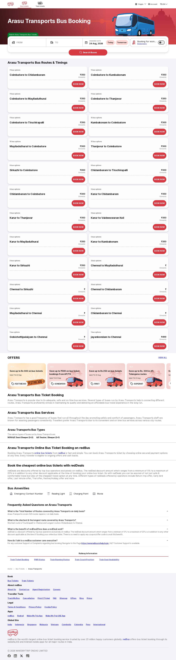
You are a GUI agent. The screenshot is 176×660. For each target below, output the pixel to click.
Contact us (24, 589)
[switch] (161, 42)
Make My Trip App (35, 616)
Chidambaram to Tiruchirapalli (109, 170)
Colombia (78, 624)
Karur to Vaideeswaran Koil (107, 217)
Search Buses (90, 52)
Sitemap (63, 598)
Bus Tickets (13, 581)
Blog (81, 598)
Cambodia (66, 624)
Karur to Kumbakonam (104, 241)
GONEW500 (60, 384)
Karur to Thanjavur (21, 217)
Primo (89, 598)
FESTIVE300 (20, 384)
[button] (28, 42)
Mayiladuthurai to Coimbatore (28, 146)
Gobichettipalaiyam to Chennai (28, 337)
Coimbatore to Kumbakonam (108, 74)
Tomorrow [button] (122, 42)
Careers (57, 589)
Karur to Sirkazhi (20, 265)
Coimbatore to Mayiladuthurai (28, 98)
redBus (61, 453)
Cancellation (29, 598)
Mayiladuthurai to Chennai (26, 313)
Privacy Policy (35, 607)
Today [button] (110, 42)
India (10, 624)
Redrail (20, 616)
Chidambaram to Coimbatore (27, 194)
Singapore (31, 624)
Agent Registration (41, 589)
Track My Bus (14, 598)
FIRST (97, 384)
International (99, 624)
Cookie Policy (50, 607)
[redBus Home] (11, 4)
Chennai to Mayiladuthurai (107, 265)
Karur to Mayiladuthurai (24, 241)
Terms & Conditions (17, 607)
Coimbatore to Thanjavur (106, 98)
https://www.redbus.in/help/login (94, 543)
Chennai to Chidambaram (106, 289)
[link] (27, 376)
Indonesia (19, 624)
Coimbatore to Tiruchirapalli (27, 122)
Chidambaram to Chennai (106, 313)
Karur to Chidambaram (104, 194)
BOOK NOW (78, 84)
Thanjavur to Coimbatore (106, 146)
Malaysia (44, 624)
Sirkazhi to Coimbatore (24, 170)
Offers (73, 598)
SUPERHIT (138, 384)
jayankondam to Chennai (106, 337)
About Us (12, 589)
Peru (88, 624)
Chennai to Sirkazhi (21, 289)
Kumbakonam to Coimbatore (108, 122)
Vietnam (55, 624)
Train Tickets (28, 581)
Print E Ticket (44, 598)
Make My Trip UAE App (55, 616)
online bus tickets (43, 453)
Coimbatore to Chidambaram (27, 74)
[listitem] (12, 366)
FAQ (54, 598)
